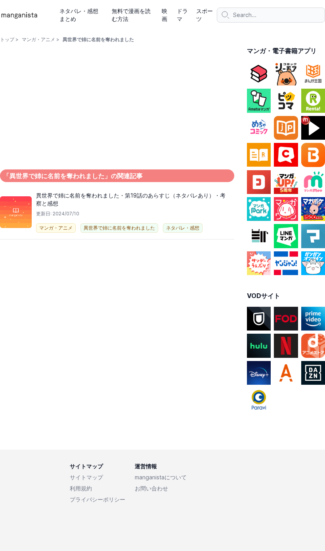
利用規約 (81, 488)
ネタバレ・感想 (182, 228)
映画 (164, 15)
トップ (7, 39)
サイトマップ (86, 477)
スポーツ (204, 15)
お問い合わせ (151, 488)
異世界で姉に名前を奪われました (119, 228)
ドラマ (182, 15)
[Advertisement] (117, 301)
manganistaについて (161, 477)
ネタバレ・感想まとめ (78, 15)
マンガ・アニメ (38, 39)
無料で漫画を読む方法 (131, 15)
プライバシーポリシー (97, 499)
